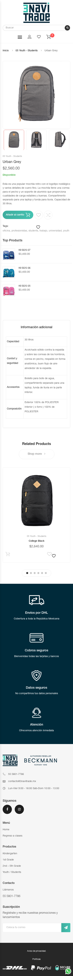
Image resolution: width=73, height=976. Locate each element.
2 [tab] (31, 573)
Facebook (7, 812)
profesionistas (19, 231)
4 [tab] (38, 573)
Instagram (19, 812)
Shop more (35, 454)
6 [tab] (46, 573)
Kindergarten (10, 853)
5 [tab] (42, 573)
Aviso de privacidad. (36, 951)
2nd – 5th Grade (12, 866)
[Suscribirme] (65, 927)
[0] (50, 38)
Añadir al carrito (15, 215)
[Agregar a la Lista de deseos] (38, 220)
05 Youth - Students (27, 51)
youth (66, 231)
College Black (36, 541)
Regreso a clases (12, 836)
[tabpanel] (36, 515)
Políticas (36, 959)
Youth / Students (12, 872)
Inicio (6, 51)
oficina (6, 231)
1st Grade (8, 860)
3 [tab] (35, 573)
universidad (55, 231)
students (33, 231)
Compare (48, 215)
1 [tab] (27, 573)
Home (6, 830)
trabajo (43, 231)
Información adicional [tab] (36, 327)
